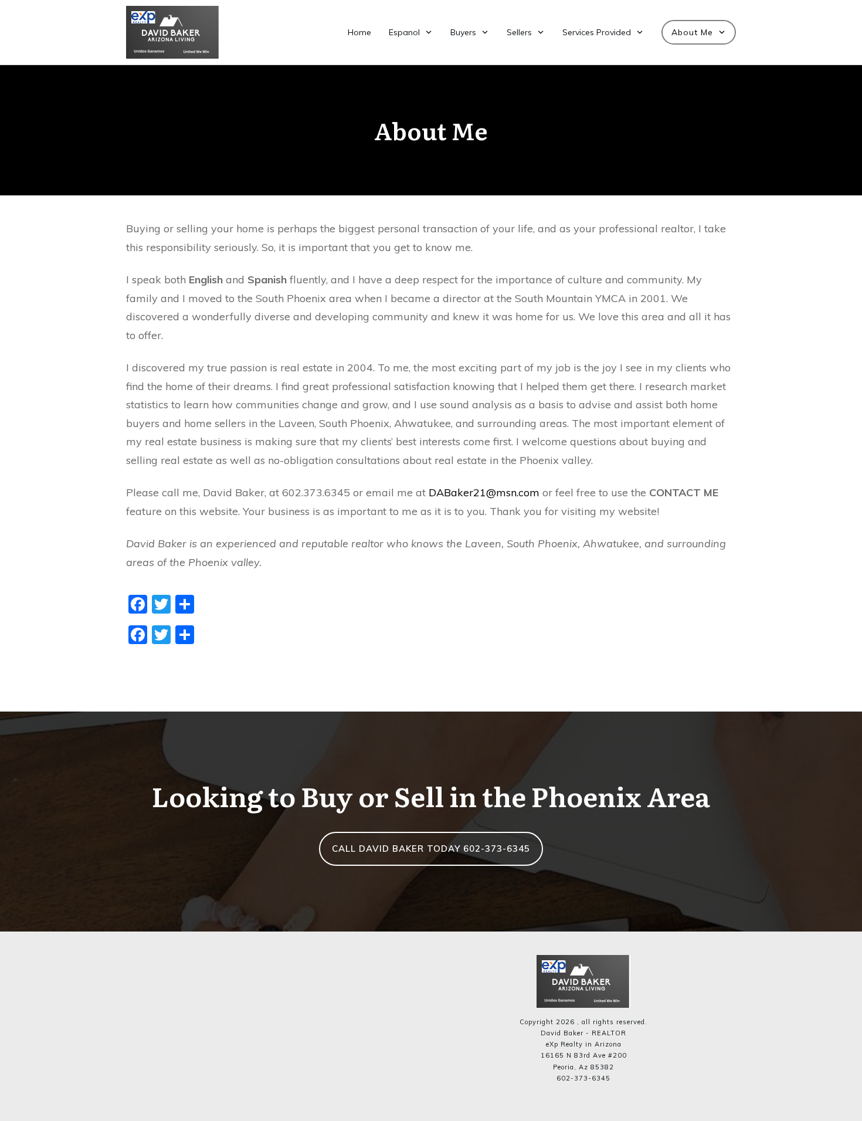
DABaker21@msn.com (485, 492)
